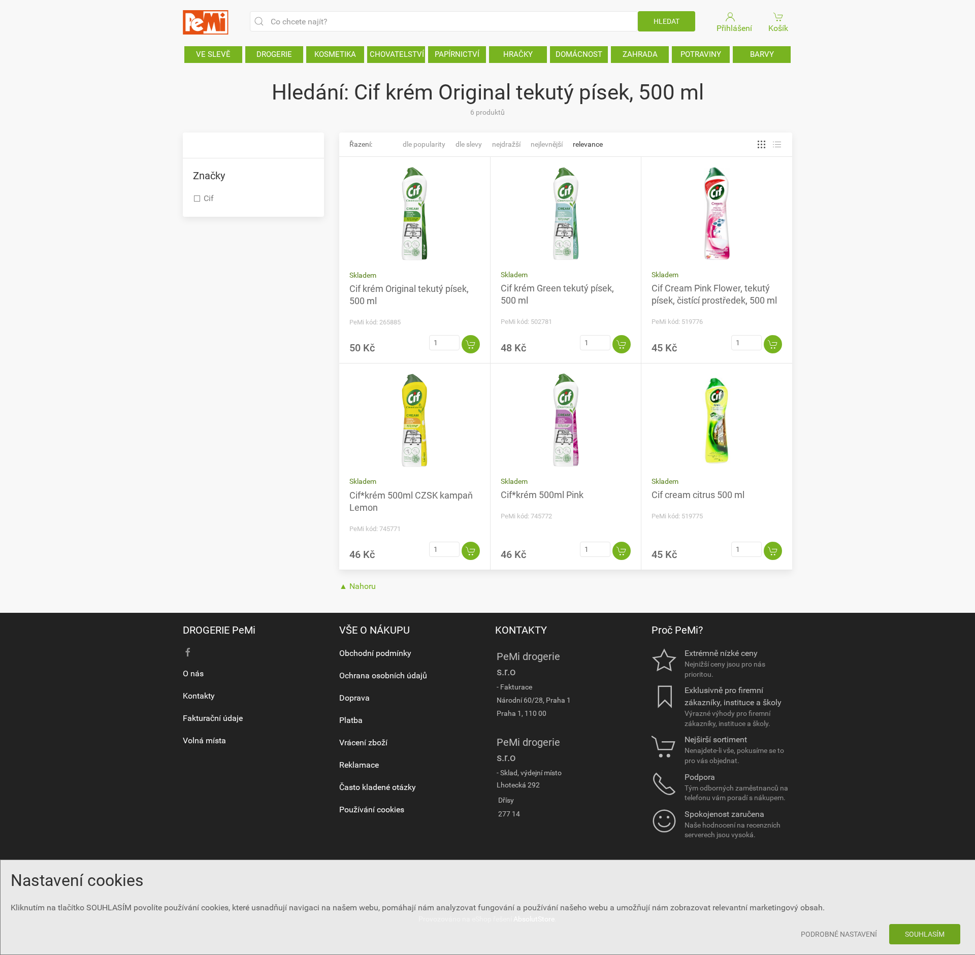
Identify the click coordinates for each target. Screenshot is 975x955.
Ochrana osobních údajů (383, 675)
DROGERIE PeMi (219, 630)
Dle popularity (424, 144)
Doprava (354, 698)
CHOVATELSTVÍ (397, 54)
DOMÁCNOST (579, 54)
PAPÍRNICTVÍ (457, 54)
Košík (778, 28)
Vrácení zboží (363, 742)
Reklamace (359, 765)
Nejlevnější (547, 144)
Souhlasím (925, 934)
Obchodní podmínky (375, 653)
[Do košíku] (471, 344)
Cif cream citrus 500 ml (698, 494)
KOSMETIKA (335, 54)
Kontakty (199, 696)
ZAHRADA (640, 54)
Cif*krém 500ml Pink (542, 494)
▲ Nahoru (357, 586)
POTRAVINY (700, 54)
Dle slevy (469, 144)
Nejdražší (506, 144)
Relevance (588, 144)
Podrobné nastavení (839, 934)
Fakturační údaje (213, 718)
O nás (193, 673)
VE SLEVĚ (213, 54)
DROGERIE (274, 54)
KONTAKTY (521, 630)
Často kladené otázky (377, 787)
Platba (351, 720)
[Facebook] (188, 652)
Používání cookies (371, 809)
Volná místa (204, 740)
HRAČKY (518, 54)
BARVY (762, 54)
